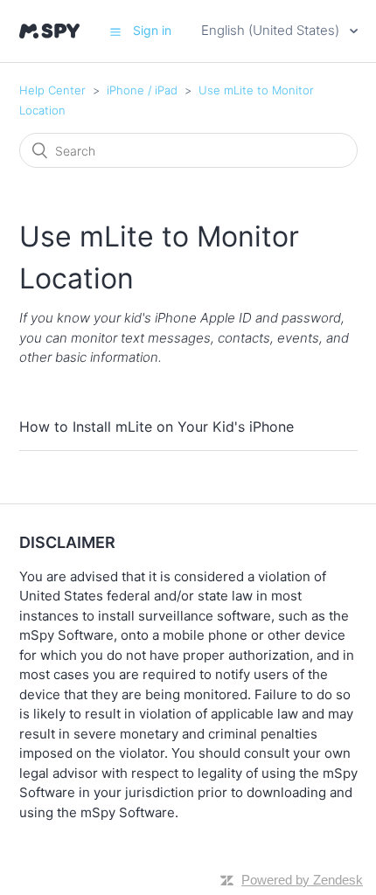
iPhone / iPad (142, 90)
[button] (115, 31)
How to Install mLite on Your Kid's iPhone (156, 426)
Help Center (52, 90)
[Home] (49, 31)
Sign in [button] (152, 30)
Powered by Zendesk (302, 879)
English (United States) (272, 30)
